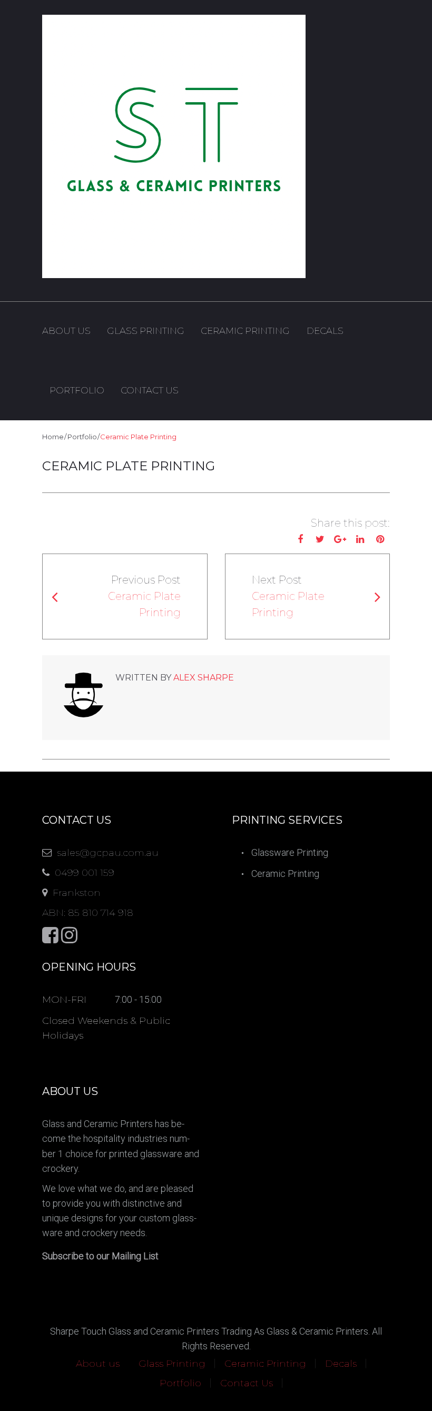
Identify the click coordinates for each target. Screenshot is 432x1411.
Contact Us (150, 390)
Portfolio (77, 390)
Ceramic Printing (245, 330)
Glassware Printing (289, 852)
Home (53, 436)
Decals (325, 330)
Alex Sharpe (203, 678)
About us (66, 330)
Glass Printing (145, 330)
